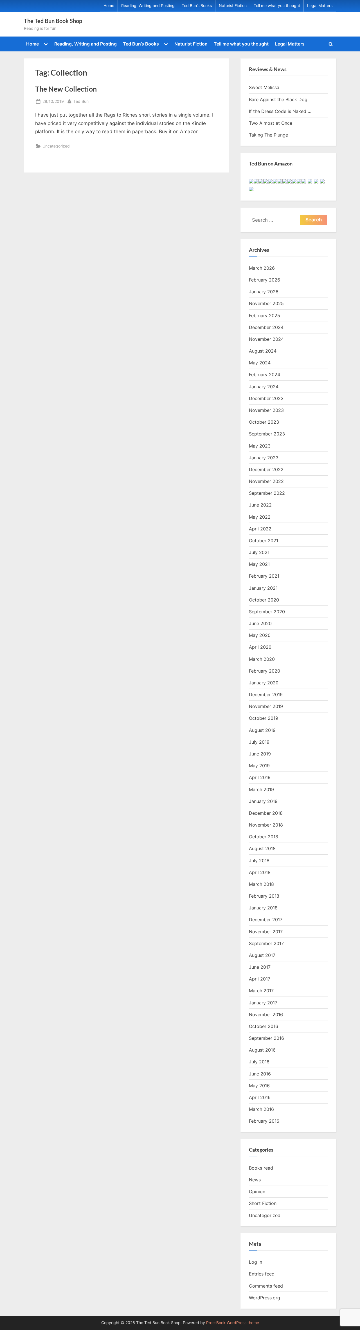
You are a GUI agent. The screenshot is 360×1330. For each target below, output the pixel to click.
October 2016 (263, 1026)
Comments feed (266, 1286)
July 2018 (259, 860)
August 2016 (262, 1050)
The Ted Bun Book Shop (53, 20)
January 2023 (263, 457)
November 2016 (266, 1014)
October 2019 (263, 718)
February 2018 (264, 896)
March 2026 (262, 268)
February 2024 (264, 374)
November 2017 (266, 931)
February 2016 (264, 1121)
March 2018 (261, 884)
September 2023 (267, 434)
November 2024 (266, 339)
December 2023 (266, 398)
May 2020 (260, 635)
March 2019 (261, 789)
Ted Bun (81, 101)
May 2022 (260, 517)
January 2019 (263, 801)
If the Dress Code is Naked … (280, 111)
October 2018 (263, 836)
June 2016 (260, 1074)
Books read (261, 1168)
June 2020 (260, 623)
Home (109, 5)
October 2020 (264, 600)
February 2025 (264, 315)
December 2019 (266, 694)
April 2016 (260, 1097)
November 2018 (266, 825)
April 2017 (259, 979)
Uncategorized (56, 146)
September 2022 (267, 493)
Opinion (257, 1191)
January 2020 (263, 683)
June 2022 (260, 505)
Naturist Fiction (233, 5)
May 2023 (260, 446)
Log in (255, 1262)
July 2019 (259, 742)
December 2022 (266, 469)
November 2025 (266, 303)
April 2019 (260, 777)
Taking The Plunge (268, 135)
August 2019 (262, 730)
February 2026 (264, 280)
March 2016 (261, 1109)
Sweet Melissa (264, 87)
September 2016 (266, 1038)
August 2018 (262, 848)
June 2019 (260, 754)
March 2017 (261, 990)
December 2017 (265, 919)
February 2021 (264, 576)
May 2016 (259, 1085)
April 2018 (260, 872)
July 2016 (259, 1062)
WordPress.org (264, 1298)
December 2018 (266, 813)
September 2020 (267, 611)
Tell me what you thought (277, 5)
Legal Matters (319, 5)
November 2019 (266, 706)
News (255, 1180)
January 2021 (263, 588)
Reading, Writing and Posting (148, 5)
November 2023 (266, 410)
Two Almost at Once (270, 123)
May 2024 (260, 363)
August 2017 (262, 955)
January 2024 (263, 386)
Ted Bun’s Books (197, 5)
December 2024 (266, 327)
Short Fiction (262, 1203)
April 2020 (260, 647)
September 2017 (266, 943)
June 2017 (260, 967)
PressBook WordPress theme (232, 1322)
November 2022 (266, 481)
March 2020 (262, 659)
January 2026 (263, 291)
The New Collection (66, 89)
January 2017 (263, 1003)
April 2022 (260, 529)
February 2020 (264, 671)
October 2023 (264, 422)
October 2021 (263, 540)
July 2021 (259, 552)
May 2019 (259, 765)
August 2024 (262, 351)
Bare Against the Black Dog (278, 99)
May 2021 (259, 564)
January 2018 (263, 908)
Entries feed (261, 1274)
